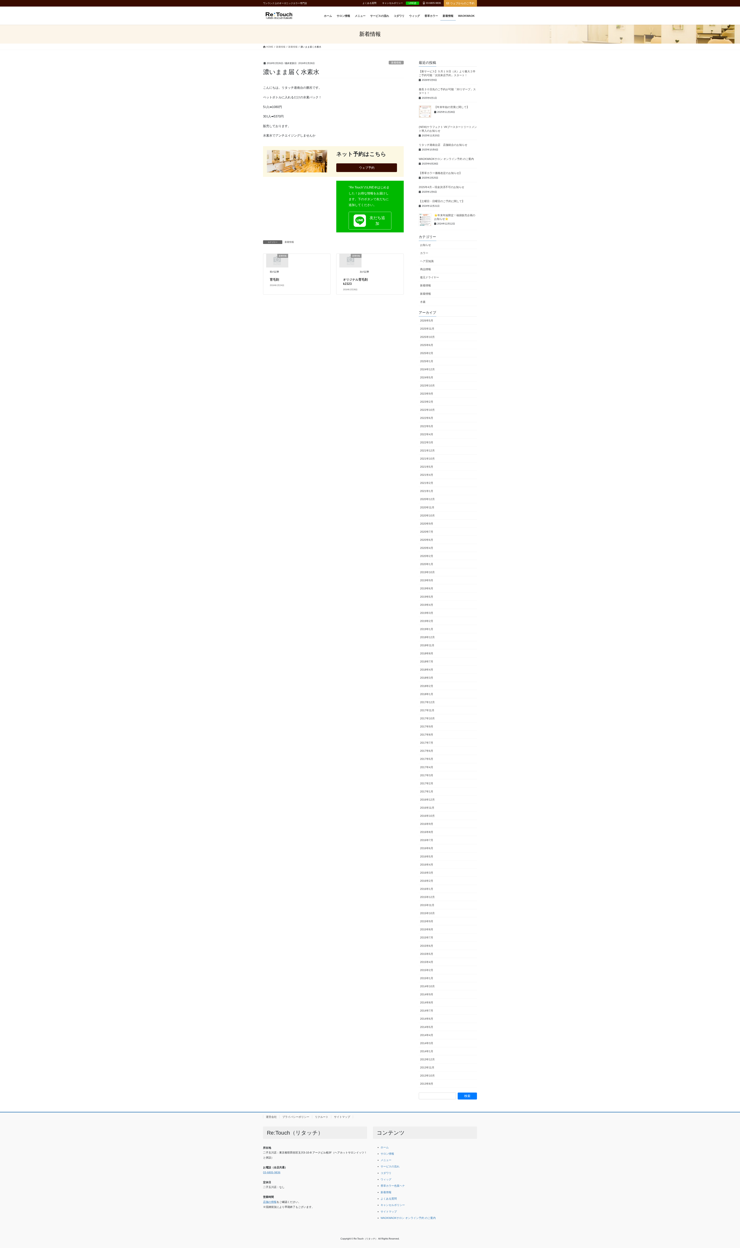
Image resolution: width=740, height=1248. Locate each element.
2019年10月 (427, 572)
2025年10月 (427, 336)
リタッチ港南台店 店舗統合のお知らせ (443, 144)
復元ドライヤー (429, 277)
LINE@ (412, 3)
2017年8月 (426, 734)
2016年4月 (426, 864)
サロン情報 (387, 1153)
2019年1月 (426, 629)
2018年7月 (426, 661)
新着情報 (396, 62)
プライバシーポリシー (295, 1116)
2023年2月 (426, 401)
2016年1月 (426, 888)
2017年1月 (426, 791)
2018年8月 (426, 653)
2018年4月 (426, 669)
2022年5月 (426, 426)
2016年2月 (426, 880)
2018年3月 (426, 677)
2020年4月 (426, 547)
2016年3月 (426, 872)
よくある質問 (369, 3)
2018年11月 (427, 645)
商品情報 (425, 269)
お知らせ (425, 244)
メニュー (386, 1160)
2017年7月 (426, 742)
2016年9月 (426, 823)
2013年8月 (426, 1083)
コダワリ (386, 1173)
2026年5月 (426, 320)
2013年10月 (427, 1075)
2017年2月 (426, 783)
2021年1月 (426, 491)
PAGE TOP (720, 1207)
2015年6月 (426, 945)
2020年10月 (427, 515)
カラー (424, 253)
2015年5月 (426, 953)
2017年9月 (426, 726)
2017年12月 (427, 702)
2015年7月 (426, 937)
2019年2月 (426, 621)
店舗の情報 (270, 1202)
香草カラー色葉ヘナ (393, 1185)
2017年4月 (426, 767)
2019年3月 (426, 612)
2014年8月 (426, 1002)
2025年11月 (427, 328)
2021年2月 (426, 482)
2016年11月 (427, 807)
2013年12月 (427, 1059)
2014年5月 (426, 1027)
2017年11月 (427, 710)
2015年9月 (426, 921)
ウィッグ (386, 1179)
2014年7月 (426, 1010)
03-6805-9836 (271, 1172)
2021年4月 (426, 474)
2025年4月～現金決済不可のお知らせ (441, 187)
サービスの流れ (390, 1166)
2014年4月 (426, 1035)
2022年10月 (427, 409)
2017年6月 (426, 750)
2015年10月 (427, 913)
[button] (370, 220)
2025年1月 (426, 361)
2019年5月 (426, 596)
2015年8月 (426, 929)
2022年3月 (426, 442)
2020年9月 (426, 523)
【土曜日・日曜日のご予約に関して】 (442, 201)
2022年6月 (426, 417)
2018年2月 (426, 686)
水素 (423, 301)
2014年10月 (427, 986)
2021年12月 (427, 450)
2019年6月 (426, 588)
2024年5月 (426, 377)
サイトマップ (342, 1116)
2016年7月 (426, 840)
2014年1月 (426, 1051)
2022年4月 (426, 434)
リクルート (321, 1116)
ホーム (385, 1147)
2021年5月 (426, 466)
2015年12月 (427, 897)
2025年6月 (426, 345)
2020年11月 (427, 507)
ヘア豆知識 (427, 261)
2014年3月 (426, 1043)
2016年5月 (426, 856)
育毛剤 (276, 279)
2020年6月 (426, 539)
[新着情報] (277, 260)
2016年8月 (426, 832)
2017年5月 (426, 758)
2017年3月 (426, 775)
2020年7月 (426, 531)
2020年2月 (426, 556)
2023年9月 (426, 393)
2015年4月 (426, 962)
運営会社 (271, 1116)
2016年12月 (427, 799)
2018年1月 (426, 694)
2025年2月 (426, 353)
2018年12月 (427, 637)
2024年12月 (427, 369)
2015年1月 (426, 978)
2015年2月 (426, 970)
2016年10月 (427, 815)
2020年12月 (427, 499)
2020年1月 (426, 564)
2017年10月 (427, 718)
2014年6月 (426, 1018)
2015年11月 (427, 905)
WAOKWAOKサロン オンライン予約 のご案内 (446, 158)
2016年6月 (426, 848)
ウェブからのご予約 (462, 3)
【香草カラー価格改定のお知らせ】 (440, 173)
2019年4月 (426, 604)
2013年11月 (427, 1067)
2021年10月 (427, 458)
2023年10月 (427, 385)
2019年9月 (426, 580)
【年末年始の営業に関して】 (451, 107)
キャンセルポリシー (392, 3)
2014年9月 (426, 994)
